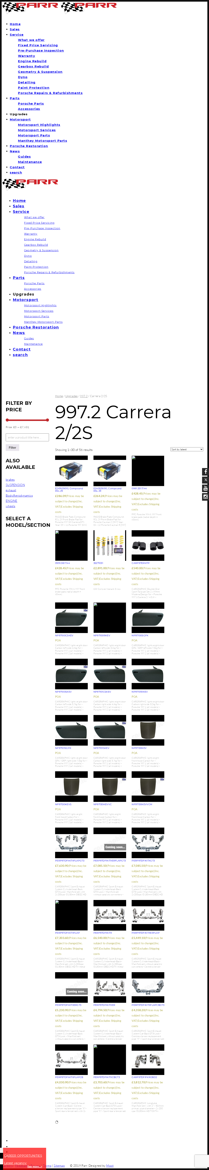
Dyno (23, 77)
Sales (15, 29)
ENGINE (11, 501)
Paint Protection (33, 88)
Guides (24, 156)
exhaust (11, 490)
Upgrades (71, 396)
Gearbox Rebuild (33, 66)
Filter (12, 447)
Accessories (29, 109)
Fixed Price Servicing (38, 45)
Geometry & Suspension (40, 72)
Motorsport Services (37, 130)
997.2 (84, 396)
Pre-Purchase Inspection (41, 50)
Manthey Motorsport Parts (42, 141)
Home (15, 24)
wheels (10, 506)
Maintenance (30, 162)
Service (17, 35)
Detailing (27, 82)
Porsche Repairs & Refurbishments (50, 93)
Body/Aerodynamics (19, 495)
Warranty (26, 56)
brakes (10, 480)
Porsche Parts (31, 103)
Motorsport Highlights (39, 125)
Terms (47, 1166)
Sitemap (59, 1166)
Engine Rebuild (32, 61)
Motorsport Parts (34, 135)
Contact (17, 167)
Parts (15, 98)
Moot (109, 1166)
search (16, 172)
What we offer (31, 40)
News (15, 151)
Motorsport (20, 119)
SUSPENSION (15, 485)
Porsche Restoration (29, 146)
